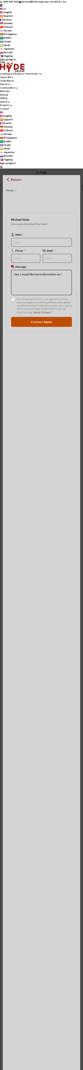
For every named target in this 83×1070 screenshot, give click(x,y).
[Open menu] (1, 167)
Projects (4, 105)
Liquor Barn (6, 77)
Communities (7, 87)
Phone (20, 250)
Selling (3, 98)
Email (51, 250)
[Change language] (3, 9)
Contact (4, 108)
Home (10, 190)
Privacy (46, 312)
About (3, 101)
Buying (4, 94)
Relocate (5, 91)
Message (21, 266)
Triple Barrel (7, 80)
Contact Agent (41, 322)
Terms (36, 312)
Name (19, 234)
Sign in (12, 59)
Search (4, 84)
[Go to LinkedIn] (1, 5)
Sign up (4, 59)
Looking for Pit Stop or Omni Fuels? (19, 73)
